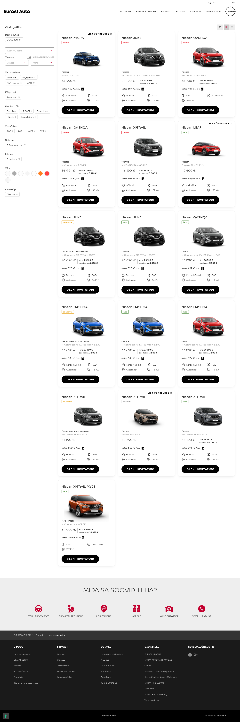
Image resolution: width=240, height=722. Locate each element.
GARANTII (148, 665)
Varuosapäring (151, 700)
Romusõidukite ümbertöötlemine (160, 677)
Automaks (106, 671)
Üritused (61, 660)
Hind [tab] (29, 57)
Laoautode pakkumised (112, 654)
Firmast (180, 11)
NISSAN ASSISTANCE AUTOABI (158, 660)
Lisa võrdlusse (98, 33)
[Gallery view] (226, 27)
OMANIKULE (213, 11)
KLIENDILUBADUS (109, 683)
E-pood (165, 11)
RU (233, 2)
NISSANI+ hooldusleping (155, 694)
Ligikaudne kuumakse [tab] (43, 57)
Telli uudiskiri (63, 665)
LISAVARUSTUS (21, 660)
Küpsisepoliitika (64, 677)
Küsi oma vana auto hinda (26, 683)
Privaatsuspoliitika (65, 671)
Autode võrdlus (21, 671)
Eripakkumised (146, 11)
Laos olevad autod (22, 654)
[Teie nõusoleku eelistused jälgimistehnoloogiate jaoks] (6, 716)
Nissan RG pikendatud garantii (159, 671)
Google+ (196, 655)
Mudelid (17, 665)
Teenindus (149, 688)
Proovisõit (18, 677)
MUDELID (125, 11)
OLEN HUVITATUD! (80, 110)
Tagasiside (106, 677)
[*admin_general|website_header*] (230, 11)
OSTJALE (195, 11)
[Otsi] (210, 2)
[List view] (232, 27)
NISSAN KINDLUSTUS (154, 683)
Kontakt (61, 654)
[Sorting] (220, 27)
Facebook (190, 655)
